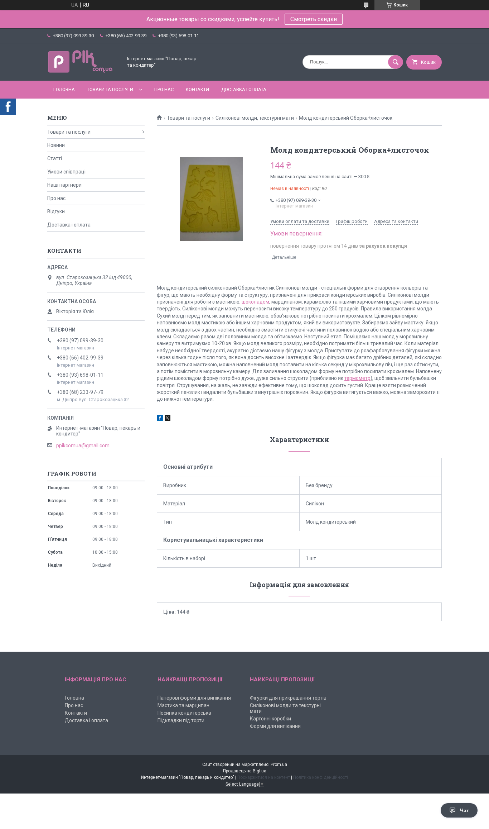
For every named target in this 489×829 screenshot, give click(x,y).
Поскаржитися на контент (263, 777)
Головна (64, 89)
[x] (167, 419)
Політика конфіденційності (320, 777)
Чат (464, 810)
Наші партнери (64, 185)
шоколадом (255, 302)
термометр (357, 378)
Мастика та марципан (183, 705)
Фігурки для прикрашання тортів (288, 698)
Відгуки (56, 211)
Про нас (164, 89)
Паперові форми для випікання (194, 698)
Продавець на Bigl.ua (244, 770)
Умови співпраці (66, 172)
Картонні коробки (270, 718)
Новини (56, 145)
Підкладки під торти (181, 720)
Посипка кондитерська (184, 713)
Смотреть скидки (313, 19)
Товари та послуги (110, 89)
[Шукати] (395, 62)
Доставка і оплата (243, 89)
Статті (54, 158)
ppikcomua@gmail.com (83, 445)
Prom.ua (279, 764)
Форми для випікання (275, 726)
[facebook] (160, 419)
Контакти (197, 89)
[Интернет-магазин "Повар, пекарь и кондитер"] (83, 72)
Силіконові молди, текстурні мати (255, 118)
